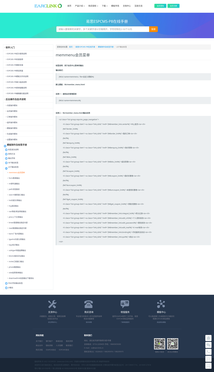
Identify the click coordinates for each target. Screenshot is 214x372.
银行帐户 (49, 341)
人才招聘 (59, 345)
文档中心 (127, 5)
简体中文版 (82, 368)
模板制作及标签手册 (106, 47)
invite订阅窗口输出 (16, 261)
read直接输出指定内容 (18, 228)
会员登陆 (160, 6)
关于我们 (39, 341)
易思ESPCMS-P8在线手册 (85, 47)
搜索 (153, 29)
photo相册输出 (15, 267)
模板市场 (115, 5)
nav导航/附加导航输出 (17, 211)
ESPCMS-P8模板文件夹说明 (17, 76)
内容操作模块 (12, 105)
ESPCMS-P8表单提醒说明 (17, 88)
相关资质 (69, 341)
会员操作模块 (12, 111)
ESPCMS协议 (64, 350)
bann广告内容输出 (16, 233)
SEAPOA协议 (51, 350)
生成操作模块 (12, 134)
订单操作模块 (12, 117)
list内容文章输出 (15, 200)
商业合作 (39, 345)
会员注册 (173, 6)
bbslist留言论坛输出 (17, 256)
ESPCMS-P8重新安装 (15, 65)
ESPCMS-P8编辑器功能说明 (17, 93)
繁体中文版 (91, 368)
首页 (69, 5)
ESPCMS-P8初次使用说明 (17, 53)
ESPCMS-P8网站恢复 (15, 70)
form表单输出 (14, 178)
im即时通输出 (14, 183)
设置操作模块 (12, 139)
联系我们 (69, 345)
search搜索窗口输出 (17, 195)
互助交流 (138, 5)
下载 (104, 5)
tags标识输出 (14, 245)
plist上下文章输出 (16, 217)
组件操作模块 (12, 122)
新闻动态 (59, 341)
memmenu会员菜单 (17, 172)
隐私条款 (49, 345)
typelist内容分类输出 (17, 239)
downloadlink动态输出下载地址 (21, 278)
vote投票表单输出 (16, 272)
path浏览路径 (14, 189)
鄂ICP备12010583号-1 (43, 368)
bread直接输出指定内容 (18, 222)
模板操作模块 (12, 128)
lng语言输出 (13, 206)
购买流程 (39, 350)
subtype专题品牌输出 (17, 250)
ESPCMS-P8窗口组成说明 (17, 82)
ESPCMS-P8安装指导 (15, 59)
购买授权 (92, 5)
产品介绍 (79, 5)
